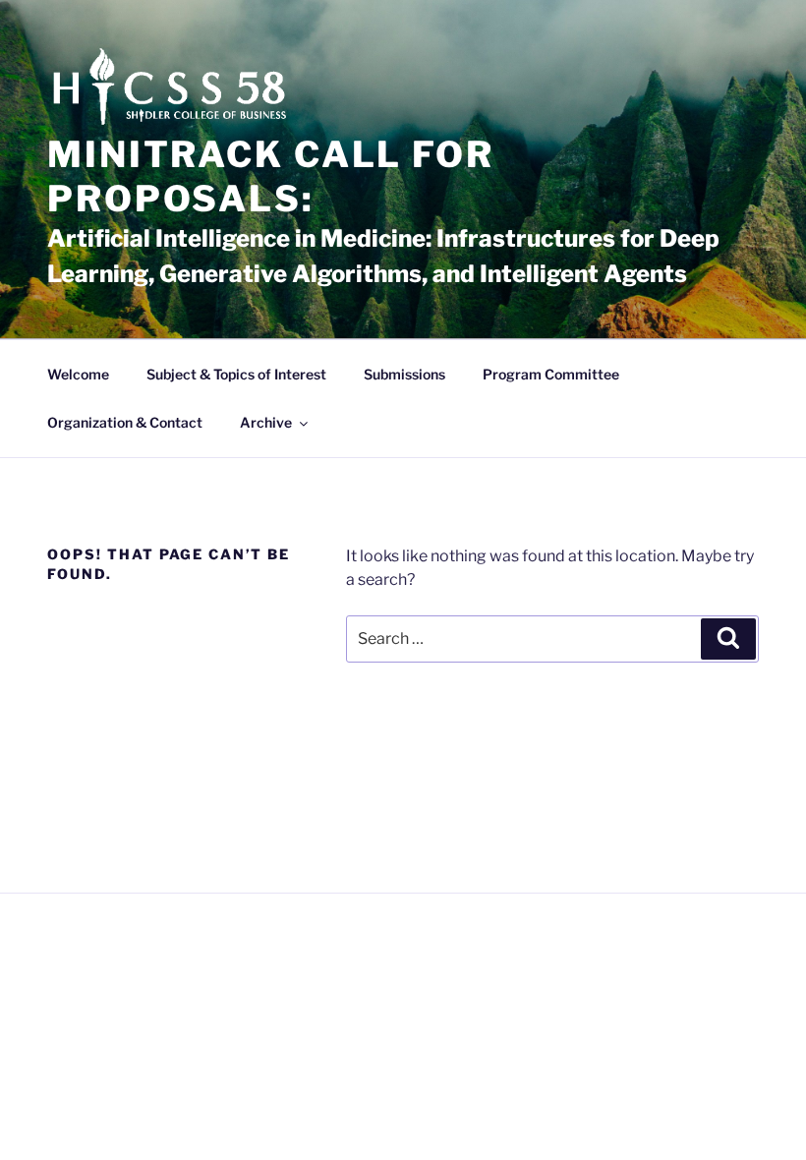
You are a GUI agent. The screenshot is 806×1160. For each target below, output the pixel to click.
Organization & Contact (124, 422)
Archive (266, 422)
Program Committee (551, 374)
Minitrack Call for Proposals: (270, 176)
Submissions (404, 374)
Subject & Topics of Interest (236, 374)
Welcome (78, 374)
